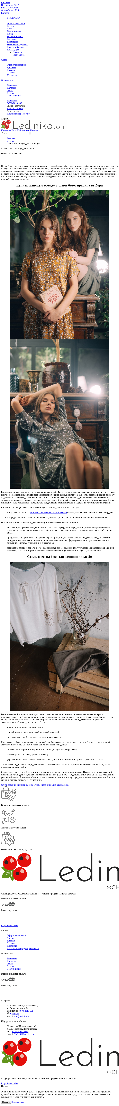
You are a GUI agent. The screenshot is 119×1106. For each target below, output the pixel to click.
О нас (10, 90)
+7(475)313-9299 (15, 108)
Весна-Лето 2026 (9, 7)
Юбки (10, 34)
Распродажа (19, 55)
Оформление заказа (16, 65)
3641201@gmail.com (24, 1034)
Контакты (12, 85)
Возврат (11, 70)
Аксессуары (13, 49)
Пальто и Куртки (15, 47)
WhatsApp (14, 1013)
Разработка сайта (9, 925)
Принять (6, 1102)
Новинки (17, 52)
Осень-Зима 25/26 (10, 10)
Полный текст (18, 1102)
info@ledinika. (20, 1016)
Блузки (10, 26)
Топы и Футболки (16, 23)
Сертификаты (14, 95)
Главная (11, 138)
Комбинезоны (14, 31)
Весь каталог (13, 18)
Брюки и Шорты (15, 36)
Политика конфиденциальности (23, 948)
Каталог (5, 13)
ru (28, 1016)
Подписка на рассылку (18, 113)
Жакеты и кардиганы (17, 44)
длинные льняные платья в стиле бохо (48, 512)
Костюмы (11, 39)
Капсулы (5, 2)
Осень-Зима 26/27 (10, 5)
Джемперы (12, 41)
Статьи (10, 93)
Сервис (4, 60)
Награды (11, 88)
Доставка (11, 67)
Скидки (11, 72)
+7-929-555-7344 (20, 1031)
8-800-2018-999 (14, 103)
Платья (10, 28)
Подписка (12, 75)
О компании (7, 80)
